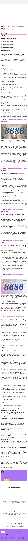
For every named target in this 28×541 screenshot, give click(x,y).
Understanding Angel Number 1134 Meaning (14, 499)
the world (22, 173)
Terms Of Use (6, 538)
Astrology (9, 1)
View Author (6, 479)
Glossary (26, 1)
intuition (21, 423)
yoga (8, 308)
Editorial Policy (23, 538)
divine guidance (20, 162)
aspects (25, 64)
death (15, 350)
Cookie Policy (9, 538)
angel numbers (15, 92)
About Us (22, 1)
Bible (25, 141)
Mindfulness (14, 1)
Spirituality (18, 1)
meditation (4, 308)
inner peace (18, 308)
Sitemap (26, 538)
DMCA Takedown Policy (14, 538)
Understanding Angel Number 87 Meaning (15, 523)
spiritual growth (22, 59)
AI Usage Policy (19, 538)
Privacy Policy (2, 538)
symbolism (19, 413)
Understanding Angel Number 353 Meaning (15, 511)
